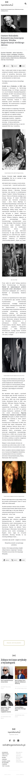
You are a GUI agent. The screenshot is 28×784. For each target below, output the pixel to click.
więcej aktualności (14, 643)
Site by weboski (20, 774)
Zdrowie (4, 759)
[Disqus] (14, 582)
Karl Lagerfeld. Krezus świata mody (7, 681)
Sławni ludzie (6, 761)
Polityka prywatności (20, 761)
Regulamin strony (19, 758)
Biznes (4, 757)
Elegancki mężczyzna (5, 753)
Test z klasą (5, 766)
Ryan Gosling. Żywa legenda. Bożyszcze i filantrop (20, 682)
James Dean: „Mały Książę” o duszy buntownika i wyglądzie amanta (6, 709)
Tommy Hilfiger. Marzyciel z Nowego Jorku (20, 709)
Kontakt (18, 755)
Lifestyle (4, 755)
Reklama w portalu (19, 753)
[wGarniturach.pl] (7, 4)
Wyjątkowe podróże (5, 763)
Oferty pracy (7, 774)
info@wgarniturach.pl (14, 744)
